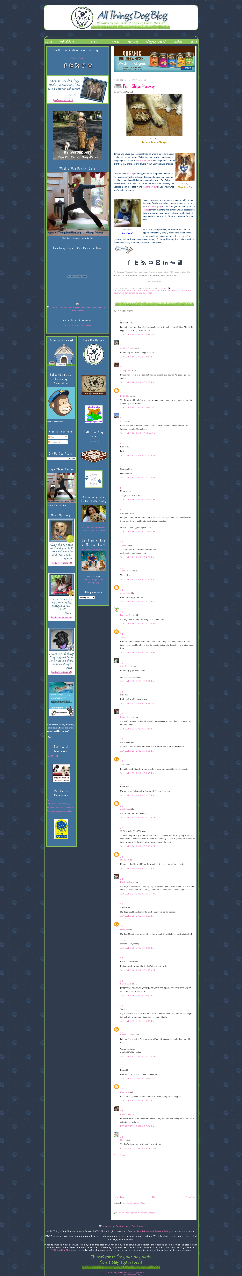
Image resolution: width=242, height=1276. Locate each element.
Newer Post (119, 1197)
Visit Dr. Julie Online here (93, 531)
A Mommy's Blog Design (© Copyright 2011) (128, 1272)
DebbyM (124, 929)
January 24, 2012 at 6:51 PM (137, 868)
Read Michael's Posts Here (93, 550)
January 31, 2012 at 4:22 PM (137, 1101)
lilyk (122, 1140)
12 (121, 589)
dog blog (131, 291)
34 (121, 1136)
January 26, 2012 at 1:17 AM (137, 970)
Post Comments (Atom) (136, 1203)
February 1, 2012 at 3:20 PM (137, 1126)
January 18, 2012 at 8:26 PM (137, 382)
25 (121, 904)
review (130, 174)
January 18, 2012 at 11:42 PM (138, 408)
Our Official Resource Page (59, 804)
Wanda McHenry (127, 1035)
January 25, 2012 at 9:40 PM (137, 948)
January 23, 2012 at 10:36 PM (138, 817)
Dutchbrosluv (126, 882)
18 (121, 739)
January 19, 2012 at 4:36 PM (137, 557)
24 (121, 878)
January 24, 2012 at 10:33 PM (138, 894)
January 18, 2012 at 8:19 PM (137, 357)
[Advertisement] (135, 1175)
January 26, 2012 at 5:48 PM (137, 1021)
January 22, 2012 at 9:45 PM (137, 773)
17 (121, 713)
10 (121, 542)
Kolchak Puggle (127, 1114)
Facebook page (155, 206)
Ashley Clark (126, 370)
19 (121, 761)
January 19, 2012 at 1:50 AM (137, 477)
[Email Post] (168, 288)
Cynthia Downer (127, 348)
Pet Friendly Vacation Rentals (59, 811)
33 (121, 1111)
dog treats (143, 291)
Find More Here (54, 756)
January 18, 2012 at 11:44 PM (138, 433)
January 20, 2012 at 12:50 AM (138, 652)
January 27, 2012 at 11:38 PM (138, 1078)
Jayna (122, 637)
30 (121, 1031)
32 (121, 1088)
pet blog (172, 291)
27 (121, 958)
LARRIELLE (126, 984)
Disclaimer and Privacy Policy (154, 1231)
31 (121, 1066)
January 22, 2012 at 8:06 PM (137, 751)
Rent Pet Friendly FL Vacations (60, 807)
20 (121, 783)
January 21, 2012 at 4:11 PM (137, 703)
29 (121, 1006)
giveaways (162, 291)
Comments (55, 442)
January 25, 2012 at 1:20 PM (137, 916)
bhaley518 (124, 860)
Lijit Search (94, 441)
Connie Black (126, 717)
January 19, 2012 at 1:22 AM (137, 455)
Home (155, 1197)
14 (121, 634)
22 (121, 827)
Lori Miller (125, 396)
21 (121, 805)
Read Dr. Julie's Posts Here (93, 528)
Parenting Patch (127, 615)
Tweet (146, 210)
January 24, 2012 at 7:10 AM (137, 846)
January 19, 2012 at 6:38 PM (137, 601)
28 (121, 980)
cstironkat (124, 593)
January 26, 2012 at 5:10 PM (137, 995)
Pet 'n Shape (144, 160)
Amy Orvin (125, 666)
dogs (153, 291)
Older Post (190, 1197)
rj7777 (123, 421)
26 (121, 926)
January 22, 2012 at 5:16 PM (137, 729)
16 (121, 691)
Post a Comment (121, 1155)
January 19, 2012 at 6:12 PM (137, 579)
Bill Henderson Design (133, 1275)
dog (124, 291)
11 (121, 567)
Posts (52, 437)
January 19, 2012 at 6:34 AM (137, 532)
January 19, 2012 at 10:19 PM (138, 624)
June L (123, 764)
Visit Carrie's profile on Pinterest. (77, 325)
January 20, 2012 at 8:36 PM (137, 681)
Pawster (50, 800)
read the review (150, 187)
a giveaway (154, 281)
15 (121, 662)
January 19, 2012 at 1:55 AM (137, 500)
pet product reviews (136, 293)
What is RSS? (77, 58)
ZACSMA (124, 809)
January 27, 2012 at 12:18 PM (138, 1056)
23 (121, 856)
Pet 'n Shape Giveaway (139, 86)
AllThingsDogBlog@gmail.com (67, 1250)
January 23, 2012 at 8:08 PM (137, 795)
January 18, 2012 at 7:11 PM (137, 335)
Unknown (124, 1092)
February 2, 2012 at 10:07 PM (138, 1148)
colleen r (124, 545)
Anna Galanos (126, 571)
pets (150, 293)
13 (121, 611)
